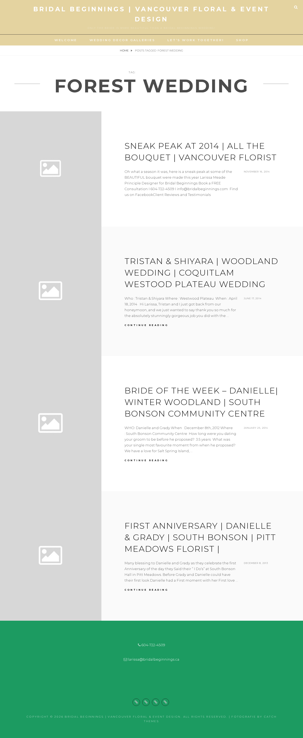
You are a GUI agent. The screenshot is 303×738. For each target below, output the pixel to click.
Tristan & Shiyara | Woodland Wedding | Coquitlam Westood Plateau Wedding (201, 272)
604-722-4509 (153, 645)
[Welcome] (136, 702)
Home (124, 50)
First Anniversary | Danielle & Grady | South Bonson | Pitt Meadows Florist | (200, 537)
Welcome (65, 40)
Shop (242, 40)
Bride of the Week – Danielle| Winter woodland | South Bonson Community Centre (201, 402)
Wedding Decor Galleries (122, 40)
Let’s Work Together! (195, 40)
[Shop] (165, 702)
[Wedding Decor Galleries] (146, 702)
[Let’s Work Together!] (155, 702)
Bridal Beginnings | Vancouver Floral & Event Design (123, 716)
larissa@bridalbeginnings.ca (153, 659)
